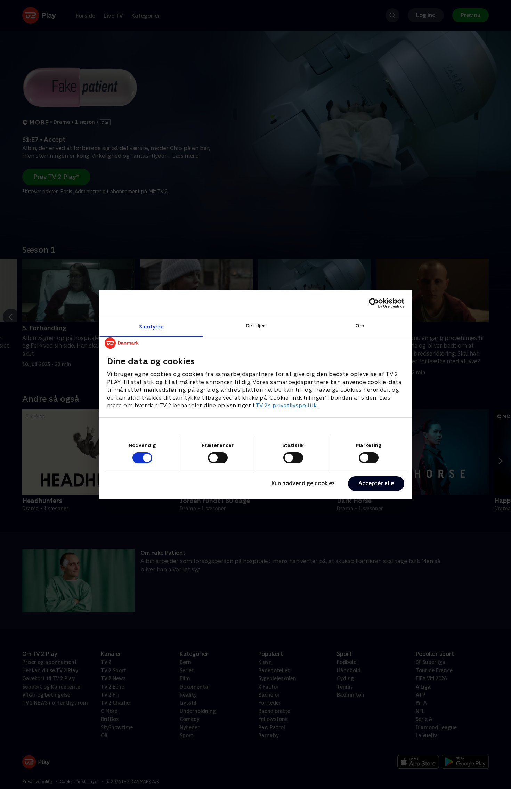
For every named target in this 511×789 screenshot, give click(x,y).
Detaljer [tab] (256, 325)
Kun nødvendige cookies (303, 483)
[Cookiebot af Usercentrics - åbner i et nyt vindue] (373, 303)
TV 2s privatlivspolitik (286, 405)
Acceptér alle (376, 483)
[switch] (218, 457)
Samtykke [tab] (151, 327)
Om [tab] (359, 325)
